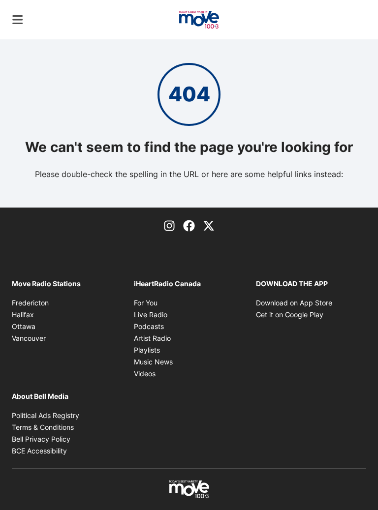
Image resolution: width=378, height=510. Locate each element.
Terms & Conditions (43, 427)
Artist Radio (152, 338)
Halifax (23, 314)
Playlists (147, 350)
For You (146, 303)
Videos (145, 373)
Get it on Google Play (289, 314)
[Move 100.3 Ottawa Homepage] (199, 20)
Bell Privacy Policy (41, 439)
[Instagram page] (169, 225)
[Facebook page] (189, 225)
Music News (153, 362)
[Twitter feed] (209, 225)
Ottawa (23, 326)
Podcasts (149, 326)
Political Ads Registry (45, 415)
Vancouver (29, 338)
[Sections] (18, 20)
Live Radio (150, 314)
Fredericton (30, 303)
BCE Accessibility (39, 451)
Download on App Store (294, 303)
